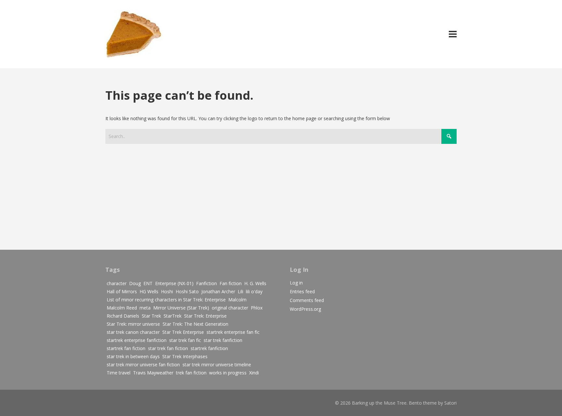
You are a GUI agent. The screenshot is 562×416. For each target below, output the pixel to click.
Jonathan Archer (218, 291)
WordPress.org (305, 309)
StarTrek (172, 316)
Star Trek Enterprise (183, 332)
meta (145, 308)
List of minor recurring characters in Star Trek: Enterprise (166, 299)
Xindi (254, 373)
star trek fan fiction (168, 348)
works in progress (228, 373)
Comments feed (307, 300)
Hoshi (167, 291)
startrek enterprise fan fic (233, 332)
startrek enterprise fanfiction (137, 340)
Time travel (118, 373)
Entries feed (302, 291)
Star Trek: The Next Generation (195, 324)
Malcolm (237, 299)
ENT (148, 283)
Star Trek (151, 316)
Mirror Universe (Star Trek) (181, 308)
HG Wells (149, 291)
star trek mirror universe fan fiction (143, 364)
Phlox (256, 308)
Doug (135, 283)
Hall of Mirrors (122, 291)
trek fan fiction (191, 373)
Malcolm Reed (122, 308)
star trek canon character (133, 332)
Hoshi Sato (187, 291)
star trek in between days (133, 356)
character (117, 283)
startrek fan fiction (126, 348)
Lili (240, 291)
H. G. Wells (255, 283)
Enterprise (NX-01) (174, 283)
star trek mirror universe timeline (216, 364)
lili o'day (254, 291)
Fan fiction (231, 283)
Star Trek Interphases (184, 356)
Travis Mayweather (153, 373)
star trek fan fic (185, 340)
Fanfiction (206, 283)
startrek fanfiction (209, 348)
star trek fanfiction (223, 340)
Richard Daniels (123, 316)
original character (230, 308)
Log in (296, 283)
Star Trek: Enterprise (205, 316)
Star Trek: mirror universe (133, 324)
